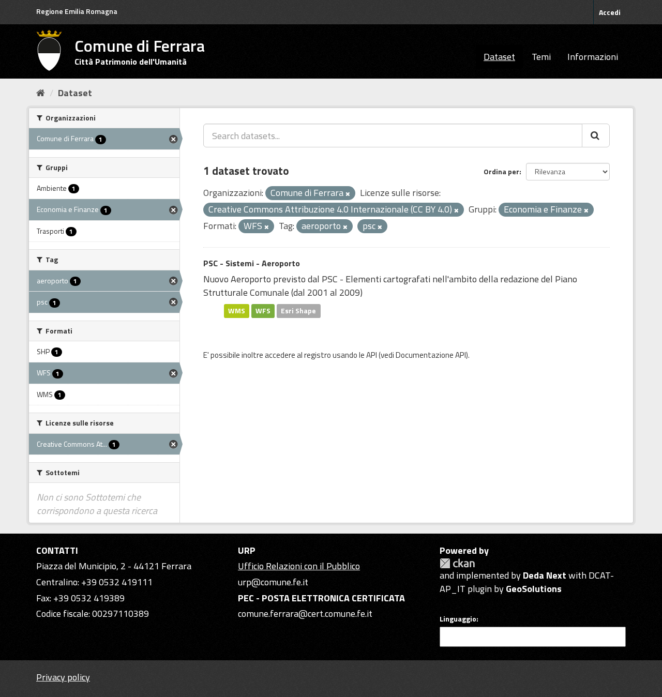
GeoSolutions (534, 589)
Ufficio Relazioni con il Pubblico (299, 566)
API (371, 355)
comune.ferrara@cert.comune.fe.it (305, 613)
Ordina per (501, 171)
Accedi (610, 12)
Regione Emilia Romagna (76, 11)
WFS (262, 311)
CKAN (457, 563)
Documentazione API (431, 355)
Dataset (499, 57)
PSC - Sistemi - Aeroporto (251, 263)
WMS (236, 311)
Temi (541, 57)
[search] (596, 135)
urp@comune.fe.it (273, 582)
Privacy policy (63, 677)
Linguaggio (458, 619)
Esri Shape (298, 311)
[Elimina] (347, 194)
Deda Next (544, 575)
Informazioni (592, 57)
